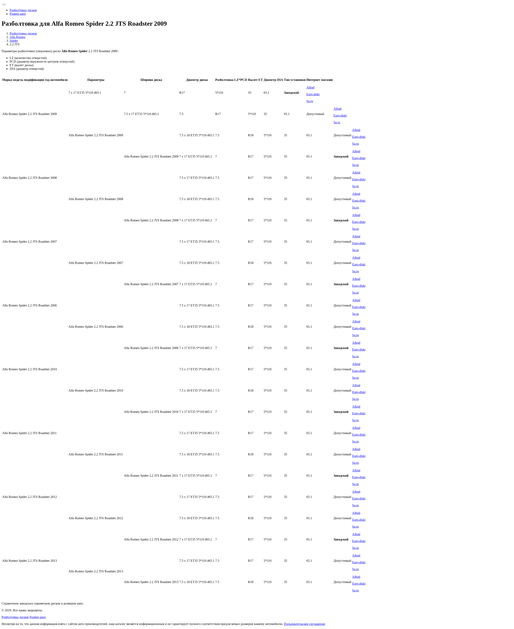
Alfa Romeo (17, 37)
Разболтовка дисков (23, 10)
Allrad (310, 87)
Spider (14, 40)
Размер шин (18, 13)
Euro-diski (313, 94)
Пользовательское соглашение (304, 624)
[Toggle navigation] (4, 4)
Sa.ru (309, 101)
